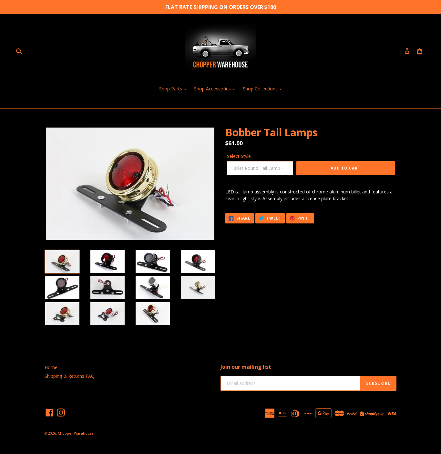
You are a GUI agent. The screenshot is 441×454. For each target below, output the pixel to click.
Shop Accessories (213, 89)
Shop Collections (261, 89)
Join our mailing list (246, 367)
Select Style (239, 156)
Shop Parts (171, 89)
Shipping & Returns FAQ (70, 376)
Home (51, 367)
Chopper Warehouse (76, 433)
